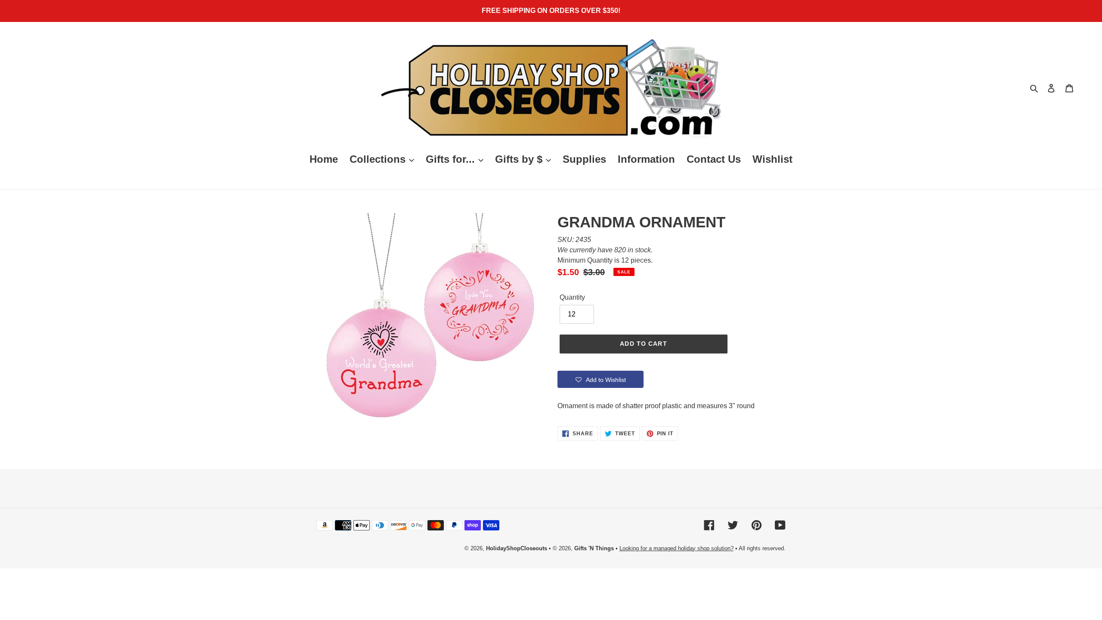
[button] (600, 379)
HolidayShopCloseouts (516, 548)
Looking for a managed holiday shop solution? (676, 548)
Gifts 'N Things (594, 548)
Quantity (572, 297)
